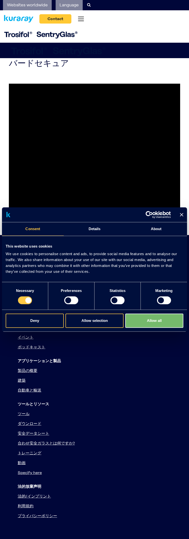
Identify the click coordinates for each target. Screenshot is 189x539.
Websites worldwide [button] (27, 4)
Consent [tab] (32, 229)
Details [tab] (95, 229)
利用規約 (25, 506)
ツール (24, 413)
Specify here (30, 472)
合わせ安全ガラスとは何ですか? (46, 443)
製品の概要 (27, 370)
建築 (22, 380)
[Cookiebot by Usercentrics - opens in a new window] (149, 214)
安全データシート (33, 433)
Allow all (154, 320)
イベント (25, 337)
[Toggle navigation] (81, 19)
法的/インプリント (34, 496)
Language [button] (69, 4)
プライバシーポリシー (37, 515)
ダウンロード (29, 423)
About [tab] (156, 229)
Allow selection (94, 320)
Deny (34, 320)
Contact (55, 18)
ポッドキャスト (31, 347)
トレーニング (29, 453)
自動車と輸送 (29, 390)
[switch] (71, 300)
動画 (22, 462)
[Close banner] (181, 214)
